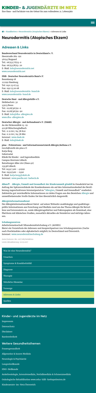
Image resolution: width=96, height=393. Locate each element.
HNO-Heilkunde (10, 369)
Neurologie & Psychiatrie (14, 359)
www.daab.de (18, 137)
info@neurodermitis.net (22, 68)
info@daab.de (17, 140)
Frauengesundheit (11, 348)
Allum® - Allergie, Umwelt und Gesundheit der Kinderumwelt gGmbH (37, 184)
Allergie (85, 193)
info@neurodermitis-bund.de (25, 91)
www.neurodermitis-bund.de (16, 94)
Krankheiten (11, 31)
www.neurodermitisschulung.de (27, 234)
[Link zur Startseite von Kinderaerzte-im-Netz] (3, 31)
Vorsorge (7, 288)
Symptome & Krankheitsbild (17, 263)
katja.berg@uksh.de (20, 175)
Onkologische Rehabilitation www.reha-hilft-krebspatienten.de (34, 379)
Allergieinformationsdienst (16, 201)
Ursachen (8, 257)
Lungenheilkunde (11, 364)
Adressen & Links (11, 294)
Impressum (7, 321)
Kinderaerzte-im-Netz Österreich (19, 384)
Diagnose (8, 269)
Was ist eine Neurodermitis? (17, 250)
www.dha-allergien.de (13, 117)
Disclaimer (7, 331)
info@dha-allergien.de (21, 114)
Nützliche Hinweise (13, 282)
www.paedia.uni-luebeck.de (25, 178)
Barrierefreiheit (9, 336)
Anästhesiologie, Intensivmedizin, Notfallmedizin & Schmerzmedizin (36, 374)
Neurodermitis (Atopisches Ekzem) (34, 31)
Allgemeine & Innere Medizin (16, 354)
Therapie (7, 276)
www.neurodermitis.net (13, 71)
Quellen (7, 301)
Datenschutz (8, 326)
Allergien (50, 190)
